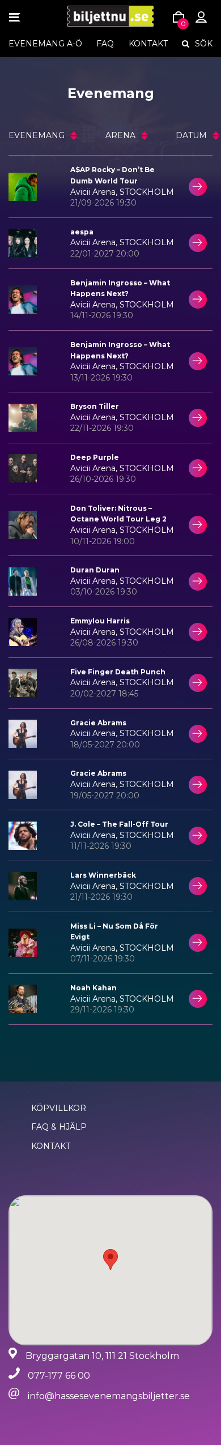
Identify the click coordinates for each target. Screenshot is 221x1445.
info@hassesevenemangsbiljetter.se (109, 1396)
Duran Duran (95, 570)
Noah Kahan (93, 988)
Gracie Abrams (98, 723)
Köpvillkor (58, 1108)
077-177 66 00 (59, 1375)
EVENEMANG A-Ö (45, 44)
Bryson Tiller (94, 406)
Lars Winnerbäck (103, 875)
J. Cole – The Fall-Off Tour (119, 824)
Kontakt (148, 44)
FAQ (105, 44)
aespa (82, 232)
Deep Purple (94, 457)
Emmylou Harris (100, 621)
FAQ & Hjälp (59, 1127)
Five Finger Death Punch (117, 672)
